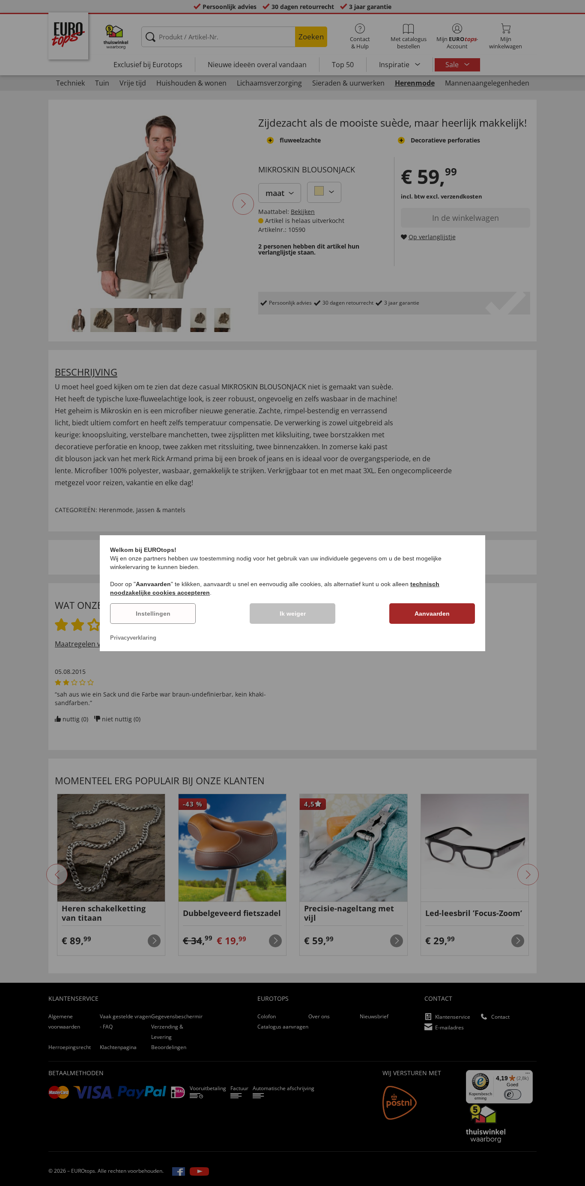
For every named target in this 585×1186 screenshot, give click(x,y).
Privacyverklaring (133, 638)
